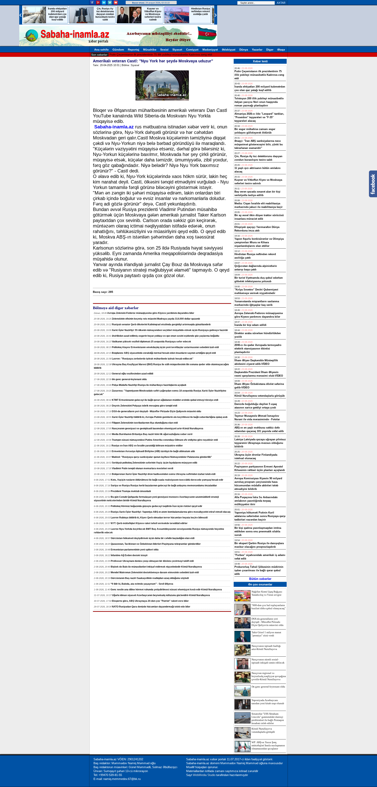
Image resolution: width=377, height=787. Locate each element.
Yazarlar (257, 49)
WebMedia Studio (204, 775)
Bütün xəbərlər (260, 579)
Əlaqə (281, 49)
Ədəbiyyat (228, 49)
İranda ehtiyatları (120, 54)
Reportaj (133, 49)
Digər (269, 49)
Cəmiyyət (192, 49)
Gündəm (118, 49)
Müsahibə (149, 49)
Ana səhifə (101, 49)
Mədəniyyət (210, 49)
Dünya (243, 49)
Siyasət (177, 49)
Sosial (164, 49)
